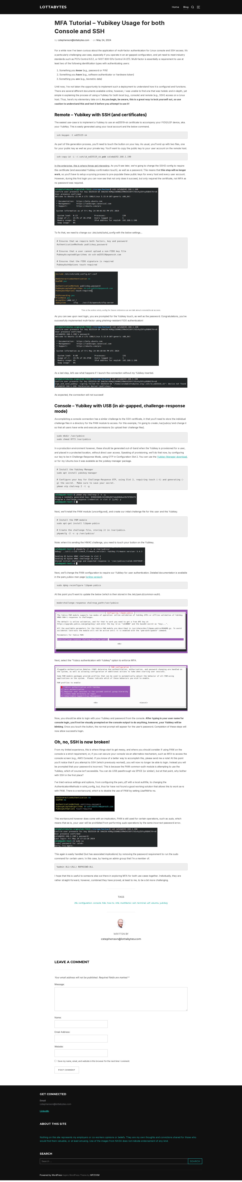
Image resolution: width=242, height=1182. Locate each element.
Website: (58, 1046)
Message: (59, 984)
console (97, 903)
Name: (57, 1017)
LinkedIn (44, 1111)
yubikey (164, 903)
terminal (141, 903)
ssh (134, 903)
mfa (117, 903)
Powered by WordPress (51, 1175)
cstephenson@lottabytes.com (73, 40)
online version (93, 577)
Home (175, 7)
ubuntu (155, 903)
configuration (85, 903)
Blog (186, 7)
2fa (75, 903)
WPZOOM (94, 1175)
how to (110, 903)
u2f (148, 903)
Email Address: (62, 1032)
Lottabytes (53, 7)
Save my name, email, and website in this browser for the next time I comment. (94, 1061)
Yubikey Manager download (172, 456)
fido (104, 903)
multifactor (125, 903)
